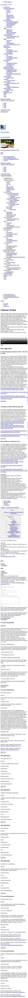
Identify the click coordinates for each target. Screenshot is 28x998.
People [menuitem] (5, 93)
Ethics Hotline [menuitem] (7, 502)
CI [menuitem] (7, 13)
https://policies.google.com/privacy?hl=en (10, 936)
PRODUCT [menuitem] (6, 45)
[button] (12, 652)
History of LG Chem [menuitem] (5, 99)
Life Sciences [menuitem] (7, 60)
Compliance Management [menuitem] (13, 87)
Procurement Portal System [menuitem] (14, 535)
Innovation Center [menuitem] (14, 529)
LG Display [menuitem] (13, 521)
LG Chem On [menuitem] (14, 534)
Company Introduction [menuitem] (9, 8)
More (2, 152)
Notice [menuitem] (8, 41)
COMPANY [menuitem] (7, 7)
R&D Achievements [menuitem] (11, 32)
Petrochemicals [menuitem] (7, 47)
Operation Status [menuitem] (10, 37)
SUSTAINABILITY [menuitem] (9, 67)
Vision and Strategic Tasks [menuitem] (13, 36)
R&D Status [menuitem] (9, 29)
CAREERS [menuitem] (6, 91)
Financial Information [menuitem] (12, 23)
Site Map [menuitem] (6, 503)
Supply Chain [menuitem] (7, 81)
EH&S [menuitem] (8, 85)
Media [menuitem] (5, 39)
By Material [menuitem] (9, 49)
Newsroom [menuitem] (9, 40)
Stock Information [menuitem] (11, 24)
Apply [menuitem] (5, 96)
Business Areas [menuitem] (10, 16)
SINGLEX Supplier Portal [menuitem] (13, 536)
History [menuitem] (8, 19)
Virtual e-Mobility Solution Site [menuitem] (13, 532)
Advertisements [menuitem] (10, 43)
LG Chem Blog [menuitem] (14, 526)
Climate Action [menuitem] (10, 77)
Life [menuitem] (5, 95)
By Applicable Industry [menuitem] (12, 51)
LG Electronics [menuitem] (14, 522)
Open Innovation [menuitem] (11, 33)
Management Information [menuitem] (13, 21)
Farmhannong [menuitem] (14, 530)
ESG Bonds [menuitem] (9, 72)
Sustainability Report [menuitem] (11, 71)
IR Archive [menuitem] (9, 27)
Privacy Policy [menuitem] (7, 501)
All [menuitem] (7, 48)
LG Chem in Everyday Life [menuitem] (13, 44)
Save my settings (5, 685)
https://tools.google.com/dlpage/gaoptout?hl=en (12, 945)
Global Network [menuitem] (10, 17)
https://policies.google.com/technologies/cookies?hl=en (13, 940)
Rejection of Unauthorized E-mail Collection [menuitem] (13, 512)
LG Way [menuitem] (9, 12)
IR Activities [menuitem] (9, 25)
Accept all (3, 556)
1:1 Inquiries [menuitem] (6, 505)
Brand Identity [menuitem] (10, 15)
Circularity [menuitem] (6, 79)
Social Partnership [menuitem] (8, 35)
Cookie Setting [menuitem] (13, 513)
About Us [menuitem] (9, 9)
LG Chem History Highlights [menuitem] (12, 507)
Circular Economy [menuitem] (11, 80)
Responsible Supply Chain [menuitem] (13, 83)
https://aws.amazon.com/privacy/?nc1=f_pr (11, 745)
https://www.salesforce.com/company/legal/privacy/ (13, 992)
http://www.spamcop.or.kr (18, 582)
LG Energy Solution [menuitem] (13, 528)
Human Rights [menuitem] (7, 88)
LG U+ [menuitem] (13, 523)
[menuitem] (4, 4)
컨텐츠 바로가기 (8, 2)
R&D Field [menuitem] (9, 31)
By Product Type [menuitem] (11, 64)
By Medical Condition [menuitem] (12, 63)
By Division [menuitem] (9, 52)
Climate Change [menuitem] (7, 76)
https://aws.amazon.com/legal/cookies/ (10, 749)
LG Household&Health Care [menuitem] (14, 524)
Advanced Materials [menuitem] (8, 53)
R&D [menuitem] (5, 28)
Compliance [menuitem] (6, 84)
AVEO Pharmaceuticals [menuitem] (14, 531)
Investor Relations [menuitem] (8, 20)
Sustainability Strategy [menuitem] (9, 68)
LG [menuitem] (13, 520)
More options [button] (9, 556)
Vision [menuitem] (8, 11)
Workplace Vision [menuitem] (8, 92)
